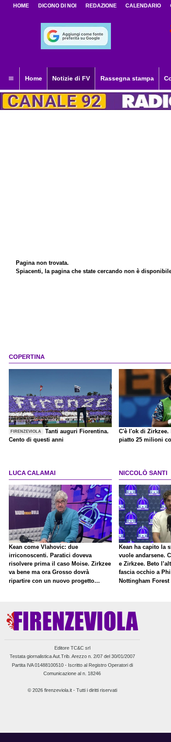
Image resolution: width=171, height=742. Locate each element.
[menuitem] (11, 78)
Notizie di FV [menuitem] (71, 78)
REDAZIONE (101, 5)
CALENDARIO (143, 5)
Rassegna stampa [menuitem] (127, 78)
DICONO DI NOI (57, 5)
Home (21, 5)
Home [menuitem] (33, 78)
